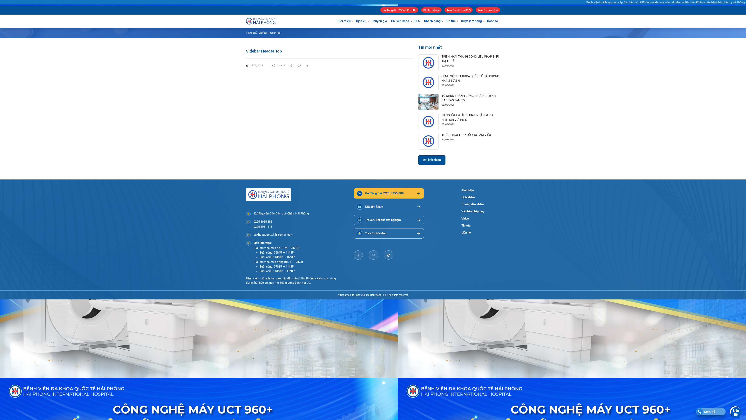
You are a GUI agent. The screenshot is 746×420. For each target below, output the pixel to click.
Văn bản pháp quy (472, 211)
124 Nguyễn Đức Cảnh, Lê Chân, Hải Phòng (281, 213)
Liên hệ (466, 232)
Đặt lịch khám (431, 10)
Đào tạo (492, 21)
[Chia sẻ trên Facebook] (291, 65)
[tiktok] (388, 255)
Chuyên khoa (400, 21)
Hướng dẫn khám (472, 204)
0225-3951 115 (263, 226)
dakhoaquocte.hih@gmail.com (273, 234)
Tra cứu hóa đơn (488, 10)
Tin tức (451, 21)
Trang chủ (251, 32)
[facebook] (358, 255)
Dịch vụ (361, 21)
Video (465, 218)
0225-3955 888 (263, 221)
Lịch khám (468, 197)
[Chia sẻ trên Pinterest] (307, 65)
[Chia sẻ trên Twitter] (299, 65)
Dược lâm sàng (471, 21)
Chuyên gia (379, 21)
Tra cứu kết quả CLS (459, 10)
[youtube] (373, 255)
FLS (417, 21)
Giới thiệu (344, 21)
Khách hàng (432, 21)
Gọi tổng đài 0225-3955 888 (399, 10)
